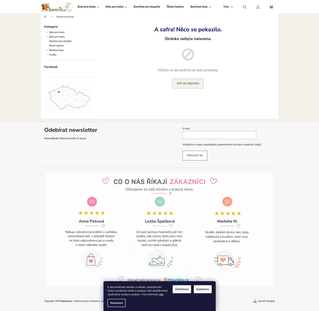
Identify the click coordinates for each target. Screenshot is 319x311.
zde (161, 294)
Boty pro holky (57, 36)
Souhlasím (202, 289)
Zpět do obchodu (188, 83)
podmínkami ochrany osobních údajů (239, 144)
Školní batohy (56, 45)
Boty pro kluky (56, 32)
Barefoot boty (56, 50)
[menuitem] (88, 6)
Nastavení (116, 303)
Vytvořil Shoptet (266, 301)
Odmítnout (182, 289)
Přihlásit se (195, 155)
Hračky (52, 54)
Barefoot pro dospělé (60, 41)
